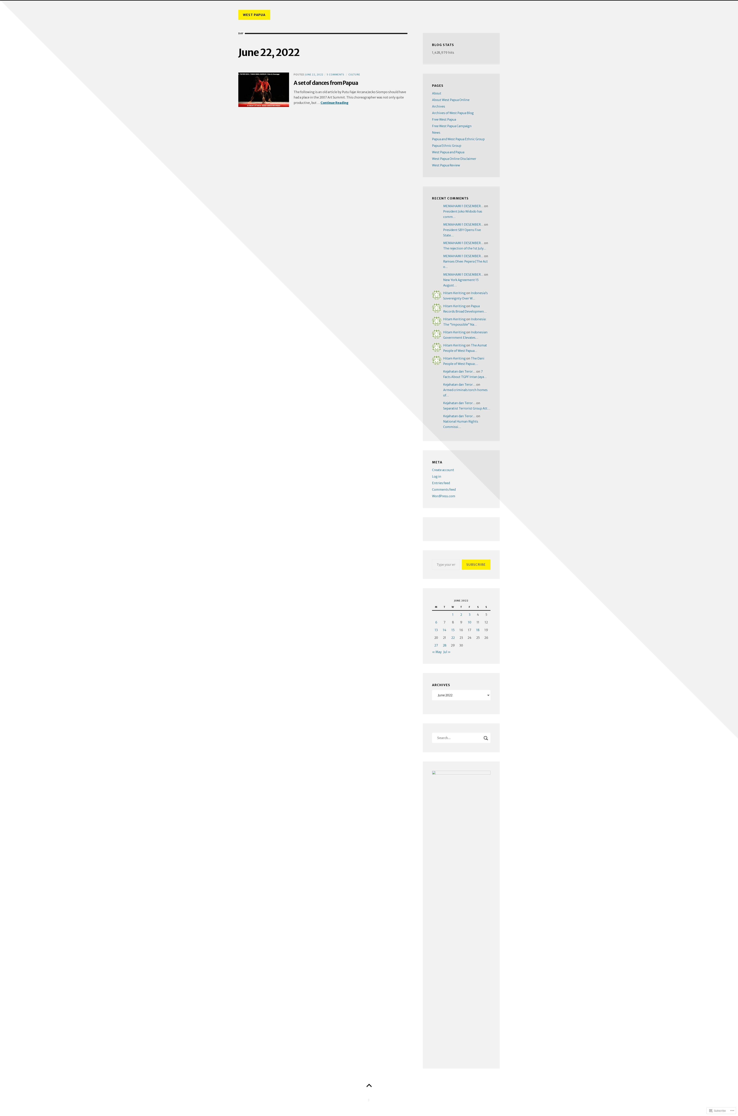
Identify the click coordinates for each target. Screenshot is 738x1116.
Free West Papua (444, 119)
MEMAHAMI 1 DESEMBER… (463, 206)
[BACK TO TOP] (369, 1085)
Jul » (446, 652)
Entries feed (441, 483)
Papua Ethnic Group (446, 146)
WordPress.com (443, 496)
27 (436, 645)
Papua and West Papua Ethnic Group (458, 139)
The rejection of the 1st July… (464, 248)
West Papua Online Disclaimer (454, 159)
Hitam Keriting (454, 293)
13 (436, 630)
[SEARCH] (485, 738)
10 (469, 622)
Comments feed (444, 489)
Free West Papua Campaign (452, 126)
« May (437, 652)
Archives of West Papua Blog (453, 113)
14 (444, 630)
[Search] (461, 738)
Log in (436, 476)
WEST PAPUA (254, 15)
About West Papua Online (451, 100)
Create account (443, 470)
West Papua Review (446, 165)
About (436, 93)
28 (444, 645)
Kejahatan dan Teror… (459, 371)
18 (478, 630)
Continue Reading (334, 103)
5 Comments (335, 74)
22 (453, 638)
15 (453, 630)
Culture (354, 74)
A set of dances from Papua (326, 82)
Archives (438, 106)
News (436, 132)
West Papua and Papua (448, 152)
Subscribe (476, 564)
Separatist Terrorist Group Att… (466, 408)
